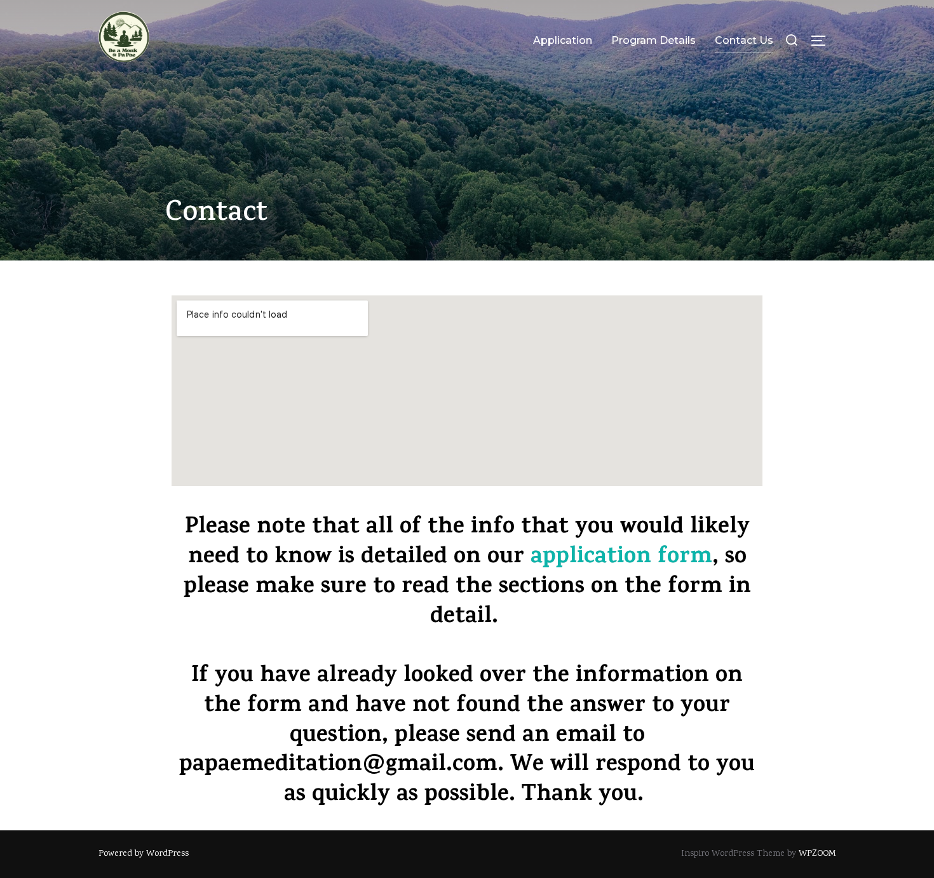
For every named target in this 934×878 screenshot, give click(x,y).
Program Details (653, 40)
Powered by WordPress (143, 854)
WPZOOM (817, 854)
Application (562, 40)
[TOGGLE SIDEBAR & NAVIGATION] (823, 41)
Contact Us (744, 40)
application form (621, 558)
